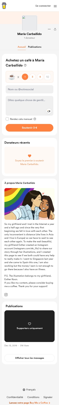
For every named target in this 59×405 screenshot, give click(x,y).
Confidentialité (15, 397)
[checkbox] (19, 119)
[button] (55, 6)
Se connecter (43, 5)
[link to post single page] (29, 329)
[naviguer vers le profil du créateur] (29, 23)
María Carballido (29, 34)
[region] (29, 94)
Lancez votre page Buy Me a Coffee (28, 402)
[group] (29, 330)
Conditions (33, 397)
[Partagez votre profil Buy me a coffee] (55, 29)
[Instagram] (6, 294)
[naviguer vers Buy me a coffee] (4, 6)
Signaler (48, 397)
